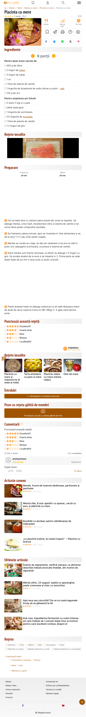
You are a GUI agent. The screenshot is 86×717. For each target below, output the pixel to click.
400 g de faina (14, 65)
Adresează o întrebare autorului (44, 396)
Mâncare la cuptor (19, 671)
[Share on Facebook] (46, 42)
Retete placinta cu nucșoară (67, 649)
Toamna (37, 660)
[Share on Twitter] (70, 42)
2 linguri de (15, 70)
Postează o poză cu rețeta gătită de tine (43, 415)
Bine (21, 334)
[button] (7, 32)
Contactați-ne (52, 682)
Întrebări (9, 693)
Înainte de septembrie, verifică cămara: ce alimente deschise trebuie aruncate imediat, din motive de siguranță (52, 567)
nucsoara (27, 116)
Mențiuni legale (52, 693)
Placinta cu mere (15, 649)
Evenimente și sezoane (21, 660)
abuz (79, 471)
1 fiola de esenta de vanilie (20, 84)
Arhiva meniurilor (13, 690)
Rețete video (11, 685)
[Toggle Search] (63, 3)
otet (62, 88)
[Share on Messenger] (54, 42)
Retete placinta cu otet (38, 649)
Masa (14, 665)
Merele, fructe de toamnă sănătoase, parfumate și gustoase (51, 487)
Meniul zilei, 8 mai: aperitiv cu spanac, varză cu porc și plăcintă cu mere (49, 504)
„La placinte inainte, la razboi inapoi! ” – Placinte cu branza (51, 540)
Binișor (23, 337)
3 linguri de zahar (15, 74)
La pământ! (25, 341)
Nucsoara (50, 645)
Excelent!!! (25, 326)
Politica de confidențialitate (57, 685)
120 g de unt (13, 93)
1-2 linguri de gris (15, 125)
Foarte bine (25, 330)
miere (22, 70)
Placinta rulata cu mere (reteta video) (52, 377)
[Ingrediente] (4, 358)
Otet (22, 645)
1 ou (8, 79)
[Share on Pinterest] (78, 42)
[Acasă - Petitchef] (5, 8)
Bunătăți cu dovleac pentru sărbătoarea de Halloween (47, 522)
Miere (31, 645)
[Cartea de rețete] (33, 3)
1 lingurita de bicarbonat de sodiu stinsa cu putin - (35, 88)
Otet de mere (70, 374)
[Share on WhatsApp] (62, 42)
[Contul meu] (47, 3)
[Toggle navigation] (79, 2)
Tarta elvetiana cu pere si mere (32, 375)
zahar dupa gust (15, 107)
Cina (21, 665)
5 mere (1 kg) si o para (18, 103)
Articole (9, 697)
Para (62, 645)
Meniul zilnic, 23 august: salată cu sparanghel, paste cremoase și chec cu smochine (49, 584)
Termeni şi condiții (53, 690)
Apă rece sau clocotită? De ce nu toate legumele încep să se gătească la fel (50, 602)
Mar (40, 645)
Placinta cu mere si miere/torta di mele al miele (12, 378)
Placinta (11, 645)
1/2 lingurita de (19, 116)
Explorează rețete (13, 656)
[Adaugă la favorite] (47, 32)
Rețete (8, 682)
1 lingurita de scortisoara (19, 112)
